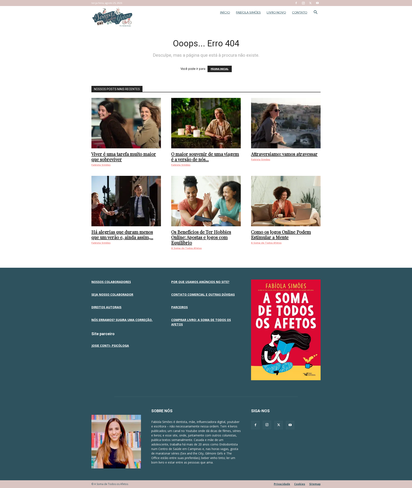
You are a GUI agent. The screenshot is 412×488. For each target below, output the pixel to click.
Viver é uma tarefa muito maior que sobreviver (123, 156)
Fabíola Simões (101, 164)
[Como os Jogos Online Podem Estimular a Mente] (286, 201)
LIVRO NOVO (276, 12)
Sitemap (315, 484)
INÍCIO (225, 12)
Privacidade (282, 484)
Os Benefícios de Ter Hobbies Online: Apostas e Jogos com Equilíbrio (201, 237)
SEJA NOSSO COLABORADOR (112, 294)
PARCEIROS (179, 307)
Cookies (299, 484)
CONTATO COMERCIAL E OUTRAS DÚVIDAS (203, 294)
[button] (315, 13)
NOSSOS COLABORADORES (111, 282)
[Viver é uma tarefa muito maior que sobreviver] (126, 123)
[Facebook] (296, 3)
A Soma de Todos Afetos (186, 248)
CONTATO (299, 12)
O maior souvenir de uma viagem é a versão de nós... (205, 156)
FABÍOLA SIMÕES (248, 12)
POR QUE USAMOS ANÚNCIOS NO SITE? (200, 282)
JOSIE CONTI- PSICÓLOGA (110, 346)
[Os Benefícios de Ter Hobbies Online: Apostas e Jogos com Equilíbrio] (206, 201)
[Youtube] (317, 3)
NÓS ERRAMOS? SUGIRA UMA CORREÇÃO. (122, 320)
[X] (310, 3)
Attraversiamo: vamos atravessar (284, 154)
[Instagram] (303, 3)
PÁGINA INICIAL (220, 68)
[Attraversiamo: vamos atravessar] (286, 123)
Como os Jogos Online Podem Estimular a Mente (281, 234)
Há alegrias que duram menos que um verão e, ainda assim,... (122, 234)
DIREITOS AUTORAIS (106, 307)
